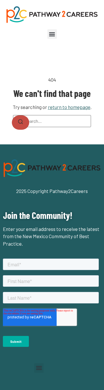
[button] (52, 34)
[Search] (20, 122)
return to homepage (69, 107)
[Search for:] (52, 121)
